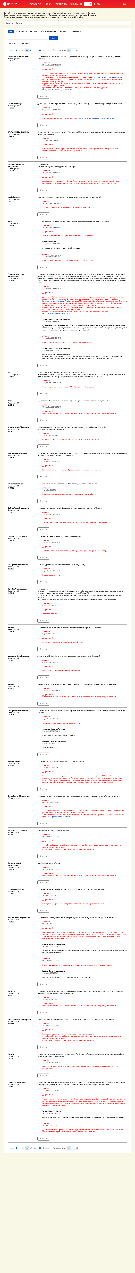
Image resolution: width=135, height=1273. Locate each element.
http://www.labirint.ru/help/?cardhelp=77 (57, 90)
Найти (53, 38)
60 (72, 50)
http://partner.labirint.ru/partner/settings (107, 77)
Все (10, 31)
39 (23, 50)
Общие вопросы (21, 31)
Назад (11, 50)
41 (31, 50)
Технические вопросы (48, 31)
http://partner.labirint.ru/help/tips (59, 817)
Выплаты (33, 31)
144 (39, 50)
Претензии (63, 31)
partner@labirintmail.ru (75, 17)
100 (76, 50)
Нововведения (75, 31)
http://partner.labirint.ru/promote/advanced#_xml (96, 118)
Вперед (46, 50)
